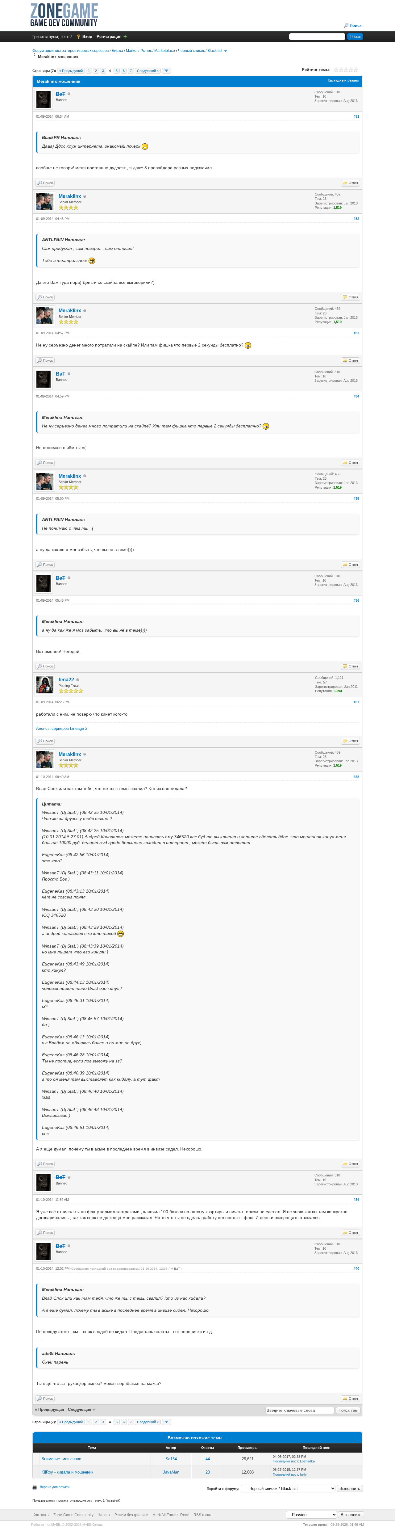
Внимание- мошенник (61, 1459)
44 (208, 1459)
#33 (356, 333)
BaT (177, 1268)
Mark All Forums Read (170, 1515)
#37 (356, 702)
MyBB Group (92, 1524)
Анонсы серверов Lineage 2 (61, 728)
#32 (356, 219)
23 (208, 1472)
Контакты (41, 1515)
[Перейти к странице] (166, 71)
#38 (356, 777)
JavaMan (171, 1472)
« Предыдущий (71, 71)
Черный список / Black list (200, 50)
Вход (87, 36)
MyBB (55, 1524)
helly (303, 1474)
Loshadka (307, 1461)
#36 (356, 600)
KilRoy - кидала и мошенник (67, 1472)
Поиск (356, 25)
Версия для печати (54, 1487)
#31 (356, 116)
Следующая (80, 1409)
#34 (356, 396)
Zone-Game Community (73, 1515)
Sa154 (171, 1459)
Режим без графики (131, 1515)
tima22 (66, 679)
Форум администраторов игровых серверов (70, 50)
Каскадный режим (343, 80)
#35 (356, 498)
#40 (356, 1268)
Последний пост (285, 1461)
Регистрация (109, 36)
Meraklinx (70, 196)
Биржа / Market (124, 50)
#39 (356, 1199)
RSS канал (202, 1515)
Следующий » (148, 71)
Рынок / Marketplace (157, 50)
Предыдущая (51, 1409)
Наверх (104, 1515)
